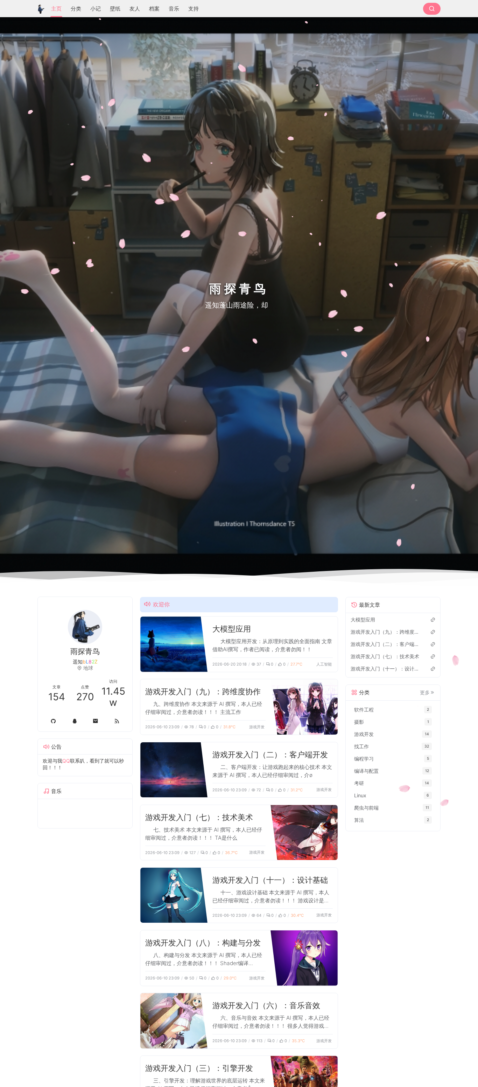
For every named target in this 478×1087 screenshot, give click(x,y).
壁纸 (115, 8)
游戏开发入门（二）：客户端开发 (270, 754)
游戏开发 (257, 726)
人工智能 (324, 664)
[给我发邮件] (95, 721)
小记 (95, 8)
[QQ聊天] (74, 721)
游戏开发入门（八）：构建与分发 (203, 942)
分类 (76, 8)
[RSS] (117, 721)
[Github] (53, 721)
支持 (193, 8)
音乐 (174, 8)
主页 (56, 8)
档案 (154, 8)
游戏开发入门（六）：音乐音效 (266, 1005)
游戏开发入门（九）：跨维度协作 (203, 691)
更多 (425, 692)
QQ (66, 761)
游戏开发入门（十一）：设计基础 (270, 880)
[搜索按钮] (432, 9)
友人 (134, 8)
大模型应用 (231, 628)
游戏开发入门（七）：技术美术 (199, 817)
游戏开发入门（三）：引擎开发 (199, 1068)
